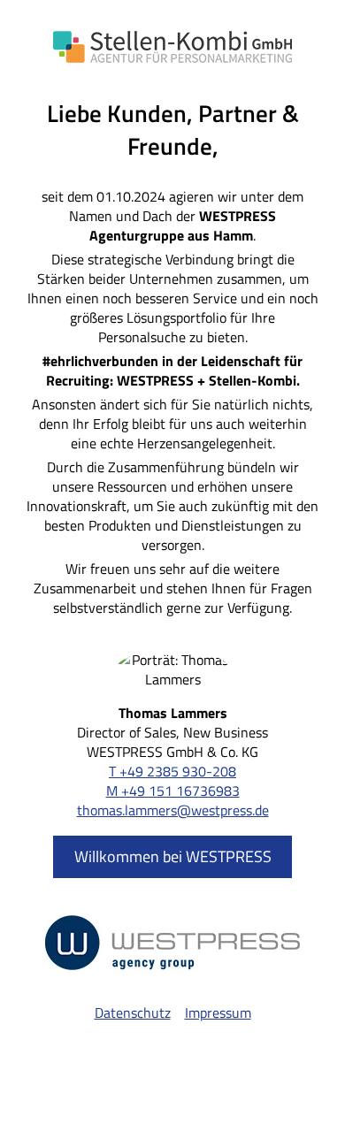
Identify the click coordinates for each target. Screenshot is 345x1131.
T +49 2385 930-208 (172, 771)
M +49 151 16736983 (173, 790)
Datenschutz (133, 1012)
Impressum (218, 1012)
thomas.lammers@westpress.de (173, 810)
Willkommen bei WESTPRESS (173, 856)
